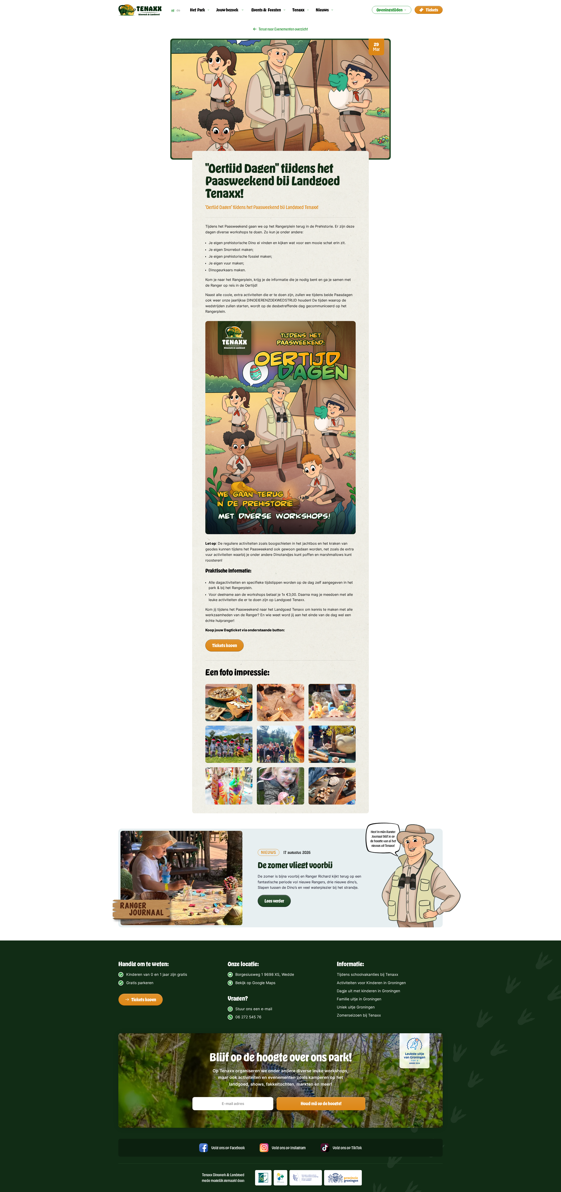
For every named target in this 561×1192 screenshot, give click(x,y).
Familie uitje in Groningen (359, 999)
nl (172, 10)
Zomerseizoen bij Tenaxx (359, 1015)
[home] (140, 10)
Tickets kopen (224, 645)
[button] (200, 10)
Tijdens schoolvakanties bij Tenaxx (367, 974)
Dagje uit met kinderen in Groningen (368, 991)
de (178, 10)
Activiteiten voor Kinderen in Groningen (371, 983)
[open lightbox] (228, 702)
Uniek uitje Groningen (356, 1007)
